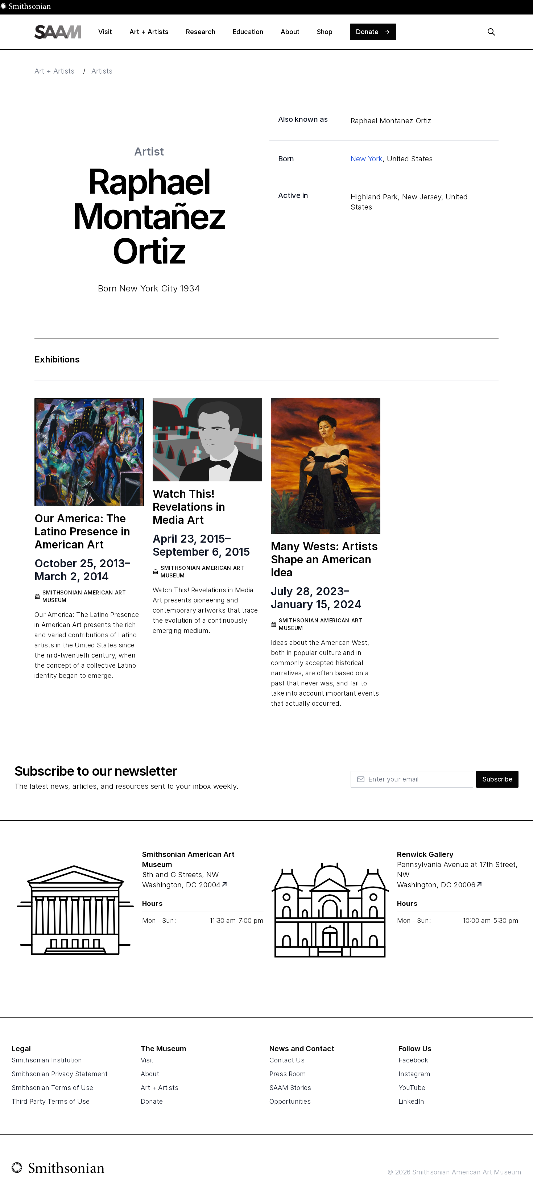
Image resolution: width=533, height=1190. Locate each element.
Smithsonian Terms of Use (52, 1087)
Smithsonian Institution (47, 1060)
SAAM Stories (290, 1087)
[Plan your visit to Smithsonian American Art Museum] (224, 885)
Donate (152, 1101)
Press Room (287, 1074)
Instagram (414, 1074)
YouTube (411, 1087)
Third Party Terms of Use (51, 1101)
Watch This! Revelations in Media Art (189, 506)
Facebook (413, 1060)
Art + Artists (54, 71)
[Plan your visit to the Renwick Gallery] (330, 918)
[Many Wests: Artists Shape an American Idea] (325, 466)
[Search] (491, 32)
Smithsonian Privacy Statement (60, 1074)
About (150, 1074)
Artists (101, 71)
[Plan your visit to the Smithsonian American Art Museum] (75, 918)
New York (367, 158)
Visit (147, 1060)
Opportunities (290, 1101)
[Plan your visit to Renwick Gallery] (479, 885)
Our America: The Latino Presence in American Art (82, 531)
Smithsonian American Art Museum (84, 596)
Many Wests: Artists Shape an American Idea (324, 559)
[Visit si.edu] (58, 1169)
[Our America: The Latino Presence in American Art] (89, 452)
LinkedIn (411, 1101)
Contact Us (287, 1060)
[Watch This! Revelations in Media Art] (207, 439)
